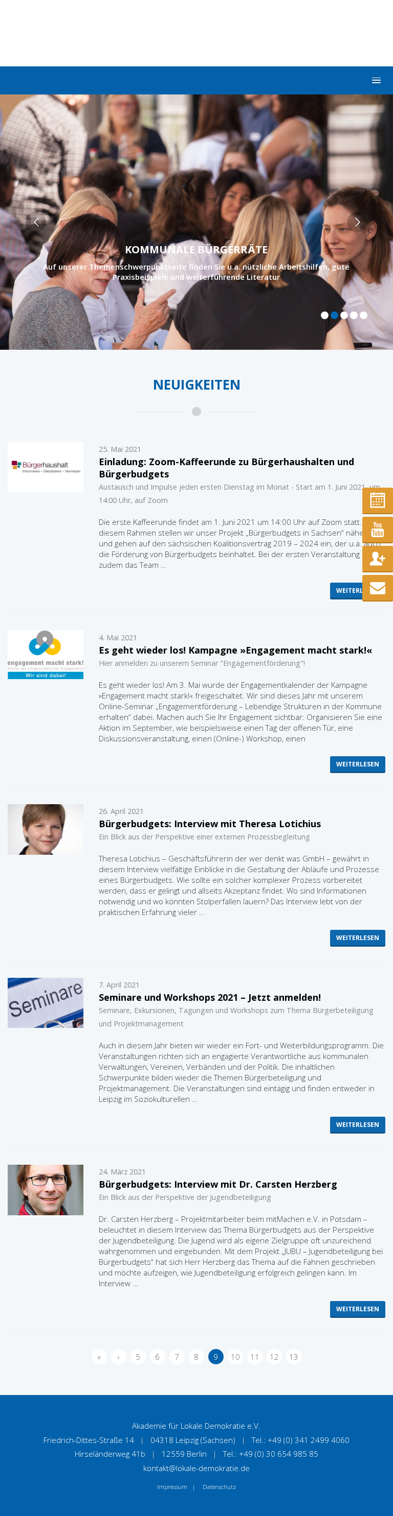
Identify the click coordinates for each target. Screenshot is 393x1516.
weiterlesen (357, 590)
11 (254, 1357)
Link (196, 222)
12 (274, 1357)
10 (235, 1357)
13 (293, 1357)
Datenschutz (219, 1486)
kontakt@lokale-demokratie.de (196, 1468)
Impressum (172, 1486)
